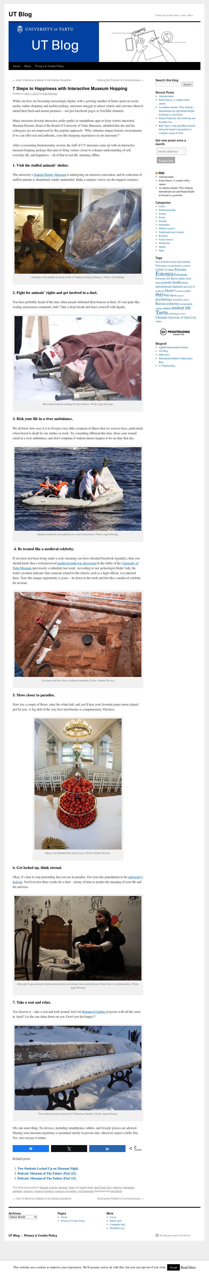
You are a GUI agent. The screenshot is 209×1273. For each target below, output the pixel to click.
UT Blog (20, 13)
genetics (167, 282)
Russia (160, 303)
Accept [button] (173, 1267)
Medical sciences (167, 228)
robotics (185, 299)
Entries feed (115, 1220)
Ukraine (161, 317)
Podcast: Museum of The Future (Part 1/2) (47, 1178)
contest (186, 265)
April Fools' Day (102, 1187)
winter (158, 321)
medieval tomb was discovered (77, 563)
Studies (162, 246)
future (158, 282)
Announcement (166, 96)
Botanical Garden (93, 1011)
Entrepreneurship (167, 209)
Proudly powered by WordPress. (175, 1235)
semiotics (173, 303)
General (62, 1187)
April (90, 1187)
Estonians (161, 278)
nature (188, 291)
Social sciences (166, 239)
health (177, 282)
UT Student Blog (167, 365)
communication (174, 265)
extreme (117, 1187)
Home (16, 66)
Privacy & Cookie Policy (49, 66)
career (186, 261)
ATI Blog (163, 350)
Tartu (71, 1187)
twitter (183, 313)
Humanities (164, 224)
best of (159, 261)
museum (28, 1191)
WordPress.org (117, 1228)
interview (187, 286)
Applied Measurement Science (173, 347)
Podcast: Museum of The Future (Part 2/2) (47, 1173)
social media (186, 303)
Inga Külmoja (49, 93)
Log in (113, 1217)
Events (53, 1187)
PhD (159, 294)
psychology (164, 299)
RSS (161, 173)
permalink (116, 1191)
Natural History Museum (50, 174)
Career (162, 206)
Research (163, 235)
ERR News (164, 354)
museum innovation (66, 1191)
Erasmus (181, 269)
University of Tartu (179, 317)
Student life (164, 243)
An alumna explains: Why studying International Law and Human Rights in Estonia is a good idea (177, 110)
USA (193, 317)
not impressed (86, 1191)
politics (181, 295)
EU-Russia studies (176, 278)
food (188, 278)
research (177, 299)
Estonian (180, 274)
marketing (160, 290)
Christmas (161, 265)
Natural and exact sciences (171, 232)
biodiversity (169, 261)
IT (194, 286)
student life (181, 308)
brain (179, 261)
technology (173, 313)
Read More (188, 1267)
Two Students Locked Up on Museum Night (48, 1168)
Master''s (170, 290)
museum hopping (44, 1191)
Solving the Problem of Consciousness (120, 80)
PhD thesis (170, 295)
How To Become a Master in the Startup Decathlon (42, 80)
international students (169, 286)
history (184, 282)
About (27, 66)
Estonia (44, 1187)
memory (180, 290)
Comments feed (117, 1224)
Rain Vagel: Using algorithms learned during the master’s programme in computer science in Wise (177, 129)
